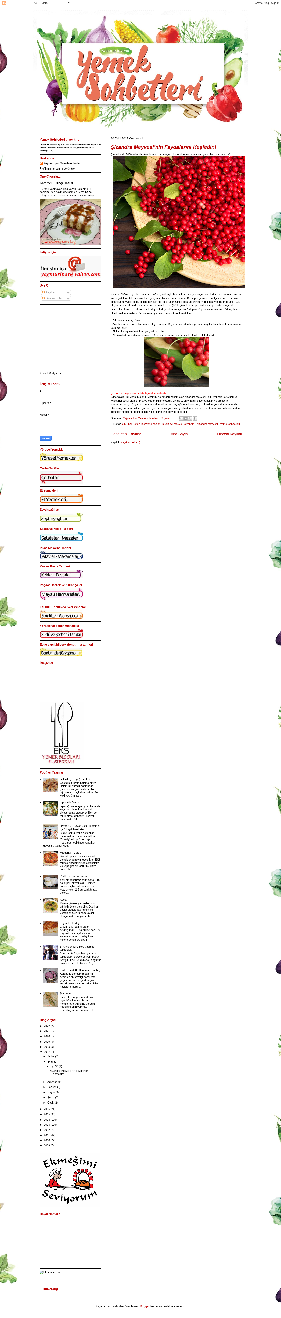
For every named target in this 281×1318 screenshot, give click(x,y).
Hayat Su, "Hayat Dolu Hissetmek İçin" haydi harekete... (80, 827)
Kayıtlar (50, 292)
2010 (47, 1140)
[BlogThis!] (185, 418)
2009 (47, 1145)
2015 (47, 1114)
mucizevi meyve (172, 423)
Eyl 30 (54, 1066)
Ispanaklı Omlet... (70, 802)
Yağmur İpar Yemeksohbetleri (62, 163)
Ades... (64, 899)
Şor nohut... (67, 993)
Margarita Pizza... (70, 852)
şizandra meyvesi (208, 423)
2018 (47, 1046)
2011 (47, 1135)
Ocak (51, 1102)
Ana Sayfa (179, 434)
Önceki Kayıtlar (229, 434)
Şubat (51, 1097)
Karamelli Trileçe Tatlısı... (57, 183)
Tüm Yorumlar (53, 298)
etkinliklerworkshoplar (147, 423)
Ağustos (52, 1081)
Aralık (51, 1056)
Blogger (144, 1306)
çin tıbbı (127, 423)
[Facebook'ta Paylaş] (195, 418)
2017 (47, 1051)
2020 (47, 1036)
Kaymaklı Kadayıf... (72, 923)
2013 (47, 1124)
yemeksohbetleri (230, 423)
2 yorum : (167, 418)
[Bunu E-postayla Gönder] (181, 418)
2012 (47, 1129)
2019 (47, 1041)
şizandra (189, 423)
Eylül (50, 1061)
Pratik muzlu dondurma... (75, 876)
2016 (47, 1109)
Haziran (52, 1087)
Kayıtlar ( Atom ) (130, 442)
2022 (47, 1026)
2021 (47, 1031)
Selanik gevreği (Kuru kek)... (77, 779)
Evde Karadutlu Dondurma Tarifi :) (80, 970)
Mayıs (51, 1092)
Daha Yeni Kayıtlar (126, 434)
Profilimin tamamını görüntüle (57, 168)
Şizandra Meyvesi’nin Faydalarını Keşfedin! (163, 147)
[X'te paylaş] (190, 418)
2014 (47, 1119)
